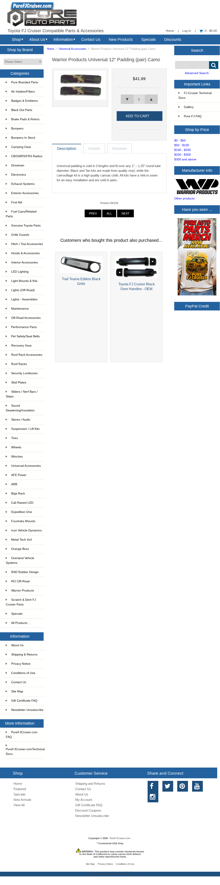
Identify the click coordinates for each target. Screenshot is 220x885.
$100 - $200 (182, 150)
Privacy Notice (21, 663)
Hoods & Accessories (25, 253)
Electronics (18, 174)
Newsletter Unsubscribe (27, 710)
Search (197, 50)
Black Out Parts (21, 110)
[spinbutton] (139, 99)
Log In (186, 30)
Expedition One (21, 512)
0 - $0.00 (211, 30)
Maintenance (20, 308)
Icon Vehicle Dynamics (26, 530)
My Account (83, 799)
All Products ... (21, 623)
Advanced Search (197, 73)
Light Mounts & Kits (24, 281)
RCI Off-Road (20, 581)
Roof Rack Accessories (26, 354)
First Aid (16, 202)
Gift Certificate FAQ (24, 700)
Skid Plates (18, 382)
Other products (184, 198)
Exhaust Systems (23, 184)
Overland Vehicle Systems (20, 560)
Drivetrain (17, 165)
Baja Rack (18, 493)
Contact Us (90, 39)
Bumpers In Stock (23, 137)
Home (170, 30)
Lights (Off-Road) (23, 290)
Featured (20, 789)
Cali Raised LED (22, 502)
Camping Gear (21, 147)
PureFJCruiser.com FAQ (21, 735)
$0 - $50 (180, 140)
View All (19, 805)
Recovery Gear (21, 345)
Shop (16, 39)
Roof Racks (19, 364)
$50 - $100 (181, 145)
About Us (37, 39)
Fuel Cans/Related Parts (21, 214)
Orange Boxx (20, 548)
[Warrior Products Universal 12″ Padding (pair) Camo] (80, 98)
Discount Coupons (88, 810)
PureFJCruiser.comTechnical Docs (25, 752)
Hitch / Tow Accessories (27, 244)
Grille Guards (20, 234)
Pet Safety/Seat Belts (25, 336)
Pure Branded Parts (24, 82)
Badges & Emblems (24, 100)
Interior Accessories (24, 262)
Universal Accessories (72, 48)
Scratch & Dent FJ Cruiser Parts (21, 602)
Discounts (172, 39)
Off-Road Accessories (26, 317)
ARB (14, 484)
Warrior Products (22, 590)
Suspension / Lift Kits (25, 428)
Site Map (17, 691)
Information (63, 39)
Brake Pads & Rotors (25, 119)
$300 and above (185, 159)
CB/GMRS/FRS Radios (26, 156)
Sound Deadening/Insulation (20, 408)
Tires (14, 438)
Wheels (16, 447)
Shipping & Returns (24, 654)
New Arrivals (22, 799)
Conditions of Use (23, 673)
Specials (148, 39)
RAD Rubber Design (25, 572)
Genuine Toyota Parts (26, 225)
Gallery (189, 107)
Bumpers (17, 128)
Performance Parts (24, 327)
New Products (121, 39)
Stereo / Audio (20, 419)
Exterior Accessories (25, 193)
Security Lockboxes (24, 373)
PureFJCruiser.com (120, 838)
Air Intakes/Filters (23, 91)
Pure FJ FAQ (193, 116)
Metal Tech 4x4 (21, 539)
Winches (17, 456)
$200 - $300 (182, 154)
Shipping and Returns (90, 783)
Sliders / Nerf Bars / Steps (22, 394)
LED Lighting (20, 271)
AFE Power (18, 475)
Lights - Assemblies (24, 299)
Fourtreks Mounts (23, 521)
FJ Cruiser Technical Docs (195, 95)
